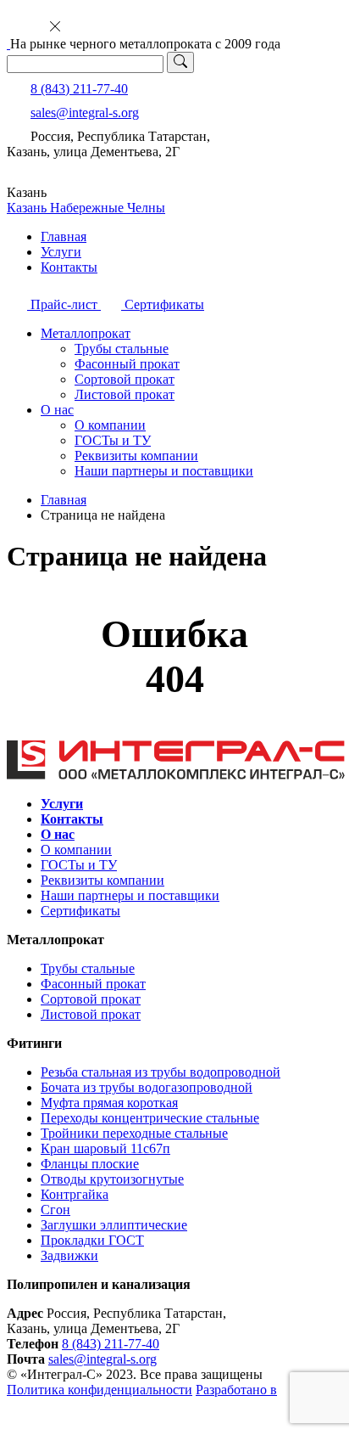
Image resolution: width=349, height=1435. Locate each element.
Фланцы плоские (90, 1163)
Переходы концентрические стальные (150, 1118)
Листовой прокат (124, 394)
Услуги (61, 252)
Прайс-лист (64, 304)
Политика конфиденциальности (99, 1389)
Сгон (55, 1209)
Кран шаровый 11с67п (105, 1148)
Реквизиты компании (136, 455)
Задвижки (69, 1255)
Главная (63, 236)
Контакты (69, 267)
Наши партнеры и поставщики (164, 471)
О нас (57, 409)
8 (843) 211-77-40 (79, 89)
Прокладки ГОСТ (92, 1240)
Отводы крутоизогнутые (112, 1179)
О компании (110, 425)
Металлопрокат (85, 333)
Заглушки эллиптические (114, 1225)
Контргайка (74, 1194)
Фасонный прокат (127, 364)
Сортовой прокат (124, 379)
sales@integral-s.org (84, 112)
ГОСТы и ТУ (113, 440)
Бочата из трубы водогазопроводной (146, 1087)
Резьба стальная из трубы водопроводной (160, 1072)
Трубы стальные (122, 348)
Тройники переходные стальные (134, 1133)
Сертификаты (162, 304)
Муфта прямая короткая (109, 1102)
